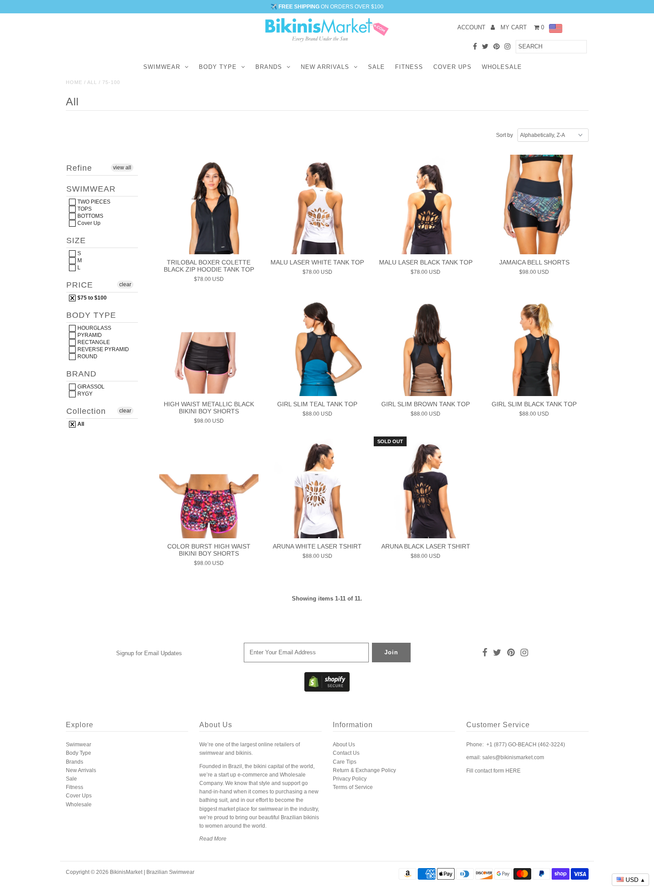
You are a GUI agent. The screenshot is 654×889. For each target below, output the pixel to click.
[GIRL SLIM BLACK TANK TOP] (534, 346)
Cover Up (88, 223)
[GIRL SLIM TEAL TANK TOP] (317, 346)
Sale (376, 67)
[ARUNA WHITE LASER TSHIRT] (317, 488)
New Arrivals (325, 67)
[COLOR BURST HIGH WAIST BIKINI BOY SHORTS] (208, 488)
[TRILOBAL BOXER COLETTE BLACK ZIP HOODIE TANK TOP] (208, 204)
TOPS (84, 209)
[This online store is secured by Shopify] (327, 690)
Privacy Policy (350, 779)
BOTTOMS (89, 216)
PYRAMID (89, 335)
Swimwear (161, 67)
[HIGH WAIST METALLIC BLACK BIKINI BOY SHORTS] (208, 346)
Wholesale (502, 67)
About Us (344, 744)
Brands (268, 67)
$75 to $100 (91, 298)
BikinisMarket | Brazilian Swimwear (152, 872)
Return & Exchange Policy (364, 770)
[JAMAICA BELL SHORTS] (534, 204)
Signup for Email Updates (149, 653)
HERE (513, 771)
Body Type (218, 67)
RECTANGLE (93, 342)
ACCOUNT (472, 27)
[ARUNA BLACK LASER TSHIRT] (425, 488)
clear (125, 284)
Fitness (409, 67)
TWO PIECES (93, 202)
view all (122, 167)
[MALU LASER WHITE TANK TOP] (317, 204)
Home (74, 82)
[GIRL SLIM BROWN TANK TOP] (425, 346)
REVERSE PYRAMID (102, 349)
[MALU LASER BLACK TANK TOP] (425, 204)
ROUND (86, 356)
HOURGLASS (93, 328)
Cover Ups (452, 67)
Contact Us (346, 753)
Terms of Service (353, 787)
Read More (212, 839)
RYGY (84, 394)
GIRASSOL (90, 387)
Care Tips (344, 762)
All (92, 82)
